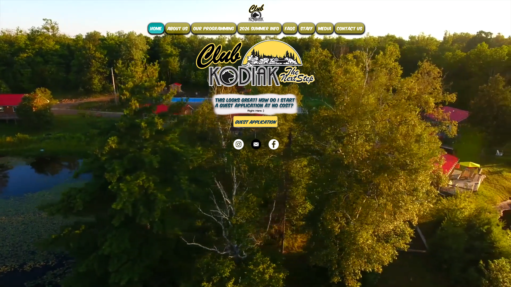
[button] (178, 28)
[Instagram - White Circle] (238, 144)
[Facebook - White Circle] (273, 144)
